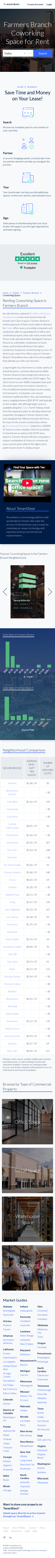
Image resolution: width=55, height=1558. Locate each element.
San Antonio (43, 1429)
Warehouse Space (27, 1219)
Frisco (12, 879)
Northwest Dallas (12, 946)
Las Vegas (25, 1420)
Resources (16, 1531)
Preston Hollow (12, 983)
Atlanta (7, 1461)
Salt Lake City (44, 1439)
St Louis (24, 1400)
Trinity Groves (12, 1028)
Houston (41, 1425)
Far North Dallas (12, 864)
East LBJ (12, 849)
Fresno (6, 1353)
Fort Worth (43, 1421)
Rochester (25, 1468)
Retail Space (27, 1170)
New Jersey (26, 1435)
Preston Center (12, 976)
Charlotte (25, 1486)
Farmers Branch (31, 292)
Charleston (43, 1375)
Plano (12, 969)
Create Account (35, 4)
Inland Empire (10, 1357)
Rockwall (12, 1006)
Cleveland (42, 1314)
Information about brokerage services (23, 1550)
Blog (35, 1531)
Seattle (41, 1468)
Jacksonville (9, 1430)
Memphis (41, 1398)
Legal (27, 1531)
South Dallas (12, 1013)
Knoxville (42, 1394)
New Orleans (26, 1344)
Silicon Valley (9, 1393)
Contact (33, 1527)
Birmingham (9, 1310)
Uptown (12, 1043)
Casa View (12, 816)
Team (5, 1531)
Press (42, 1527)
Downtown (12, 842)
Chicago (7, 1490)
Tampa (6, 1443)
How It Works (19, 1527)
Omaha (23, 1410)
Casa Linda (12, 809)
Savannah (8, 1469)
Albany (23, 1456)
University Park (12, 1036)
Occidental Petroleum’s (18, 425)
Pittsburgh (42, 1361)
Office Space (27, 1122)
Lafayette (25, 1339)
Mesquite (12, 931)
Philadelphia (43, 1357)
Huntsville (8, 1314)
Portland (41, 1347)
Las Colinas (12, 916)
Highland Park (12, 894)
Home (6, 292)
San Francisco (10, 1389)
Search (43, 53)
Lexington (25, 1321)
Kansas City (26, 1395)
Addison (12, 783)
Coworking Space (27, 1268)
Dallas (16, 292)
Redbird (12, 991)
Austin (40, 1412)
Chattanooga (44, 1390)
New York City (27, 1464)
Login (49, 4)
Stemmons (12, 1021)
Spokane (41, 1472)
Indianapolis (26, 1310)
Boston (24, 1364)
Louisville (25, 1325)
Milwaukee (42, 1482)
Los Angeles (9, 1361)
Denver (7, 1403)
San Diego (8, 1385)
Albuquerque (26, 1445)
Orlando (7, 1439)
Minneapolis (26, 1385)
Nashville (42, 1402)
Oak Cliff (12, 954)
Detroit (24, 1375)
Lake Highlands (12, 909)
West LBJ (12, 1050)
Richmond (42, 1450)
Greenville (42, 1379)
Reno (23, 1425)
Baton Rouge (27, 1335)
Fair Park (12, 857)
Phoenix (7, 1325)
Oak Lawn (12, 961)
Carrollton (12, 801)
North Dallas (12, 939)
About (6, 1527)
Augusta (7, 1465)
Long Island (26, 1460)
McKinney (12, 924)
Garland (12, 887)
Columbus (42, 1319)
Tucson (6, 1329)
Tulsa (40, 1336)
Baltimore (25, 1354)
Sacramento (9, 1380)
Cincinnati (42, 1310)
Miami (6, 1435)
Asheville (24, 1482)
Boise (6, 1479)
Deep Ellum (12, 835)
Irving (12, 902)
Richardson (12, 998)
